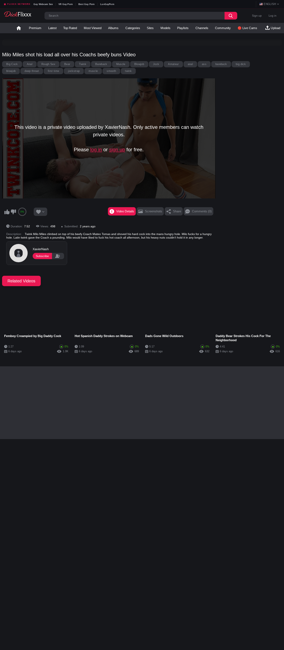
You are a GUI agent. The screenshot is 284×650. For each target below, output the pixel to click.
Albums (113, 28)
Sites (150, 28)
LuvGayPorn (107, 4)
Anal (29, 64)
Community (223, 28)
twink (128, 71)
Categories (132, 28)
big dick (241, 64)
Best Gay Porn (86, 4)
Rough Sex (48, 64)
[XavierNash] (18, 253)
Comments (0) (202, 211)
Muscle (120, 64)
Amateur (173, 64)
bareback (221, 64)
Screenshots (153, 211)
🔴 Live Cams (247, 28)
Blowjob (139, 64)
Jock (156, 64)
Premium (35, 28)
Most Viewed (92, 28)
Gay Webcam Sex (43, 4)
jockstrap (74, 71)
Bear (67, 64)
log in (96, 149)
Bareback (101, 64)
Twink (82, 64)
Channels (201, 28)
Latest (52, 28)
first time (53, 71)
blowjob (11, 71)
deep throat (32, 71)
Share (177, 211)
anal (190, 64)
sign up (117, 149)
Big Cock (12, 64)
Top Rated (70, 28)
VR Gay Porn (65, 4)
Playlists (183, 28)
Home (19, 28)
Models (165, 28)
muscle (93, 71)
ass (204, 64)
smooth (111, 71)
